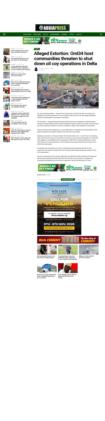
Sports (71, 34)
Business (64, 34)
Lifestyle (79, 34)
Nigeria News (27, 34)
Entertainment (54, 34)
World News (37, 34)
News (48, 174)
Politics (45, 34)
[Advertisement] (49, 11)
